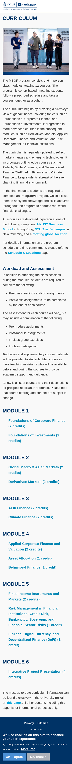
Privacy (29, 723)
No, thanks (38, 757)
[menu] (67, 5)
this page (14, 702)
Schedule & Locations (24, 252)
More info (28, 749)
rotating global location (50, 234)
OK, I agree (14, 757)
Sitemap (42, 723)
